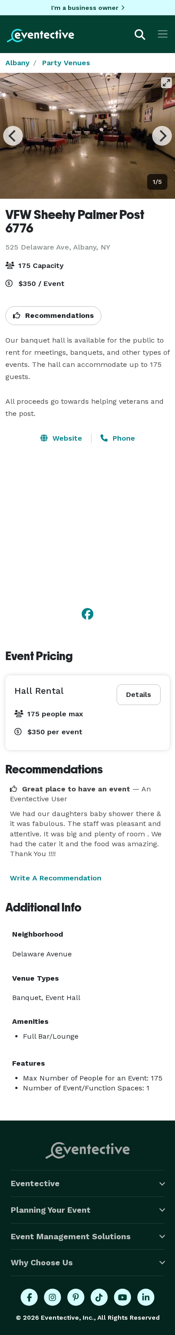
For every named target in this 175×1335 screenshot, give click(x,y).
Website (66, 438)
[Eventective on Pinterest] (75, 1297)
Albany (17, 62)
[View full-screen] (166, 82)
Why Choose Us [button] (42, 1262)
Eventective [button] (35, 1183)
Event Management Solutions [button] (71, 1236)
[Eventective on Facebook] (29, 1297)
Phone (122, 438)
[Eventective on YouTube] (122, 1297)
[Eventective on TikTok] (99, 1297)
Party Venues (66, 62)
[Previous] (13, 136)
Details (138, 694)
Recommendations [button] (58, 315)
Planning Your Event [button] (51, 1209)
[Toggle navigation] (163, 34)
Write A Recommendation (55, 878)
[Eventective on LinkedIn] (145, 1297)
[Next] (162, 136)
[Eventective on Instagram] (52, 1297)
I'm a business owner (84, 7)
